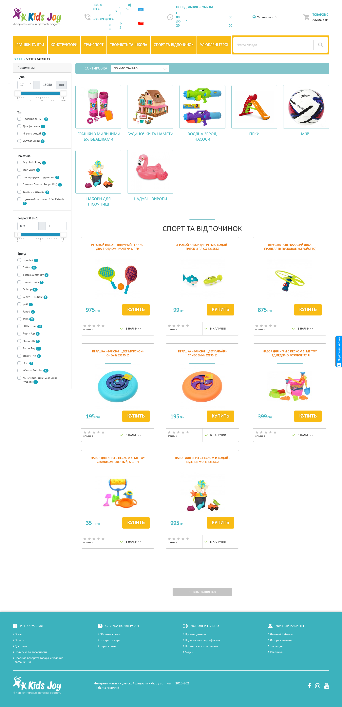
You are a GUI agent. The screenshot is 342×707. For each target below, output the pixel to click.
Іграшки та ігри (30, 45)
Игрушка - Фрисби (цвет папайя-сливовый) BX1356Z (202, 353)
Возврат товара (110, 640)
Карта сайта (108, 646)
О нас (18, 634)
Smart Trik (31, 355)
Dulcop (29, 289)
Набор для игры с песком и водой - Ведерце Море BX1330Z (202, 460)
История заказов (281, 640)
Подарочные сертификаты (202, 640)
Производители (195, 634)
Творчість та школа (128, 45)
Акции (189, 652)
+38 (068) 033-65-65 (112, 9)
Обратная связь (110, 634)
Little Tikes (32, 326)
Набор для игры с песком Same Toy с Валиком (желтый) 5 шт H (118, 460)
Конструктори (64, 45)
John (28, 319)
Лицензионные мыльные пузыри (40, 379)
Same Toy (31, 348)
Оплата (19, 640)
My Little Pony (34, 162)
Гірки (254, 134)
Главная (17, 58)
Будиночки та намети (150, 134)
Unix (27, 363)
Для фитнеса (33, 126)
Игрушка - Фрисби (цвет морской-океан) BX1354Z (117, 353)
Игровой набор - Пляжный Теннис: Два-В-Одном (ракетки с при (117, 247)
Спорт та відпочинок (174, 45)
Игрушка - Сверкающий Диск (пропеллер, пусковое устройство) (289, 247)
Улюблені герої (214, 45)
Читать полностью (202, 592)
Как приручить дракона (40, 177)
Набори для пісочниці (98, 202)
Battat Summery (35, 274)
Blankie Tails (32, 282)
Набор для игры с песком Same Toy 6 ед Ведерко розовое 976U (290, 353)
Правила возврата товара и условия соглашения (39, 660)
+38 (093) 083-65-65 (107, 23)
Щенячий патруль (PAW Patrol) (43, 201)
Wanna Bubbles (35, 370)
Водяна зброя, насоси (202, 137)
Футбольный (33, 141)
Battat (29, 267)
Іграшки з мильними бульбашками (98, 137)
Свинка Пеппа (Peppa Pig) (42, 184)
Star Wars (31, 170)
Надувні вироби (150, 199)
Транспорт (94, 45)
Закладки (276, 646)
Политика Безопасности (31, 652)
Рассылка (276, 652)
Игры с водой (33, 133)
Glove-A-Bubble (34, 297)
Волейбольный (35, 119)
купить (136, 309)
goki (27, 304)
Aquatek (30, 260)
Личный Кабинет (281, 634)
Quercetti (30, 341)
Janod (28, 311)
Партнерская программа (201, 646)
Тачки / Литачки (35, 192)
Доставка (21, 646)
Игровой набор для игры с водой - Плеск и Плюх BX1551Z (202, 247)
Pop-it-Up (30, 333)
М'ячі (306, 134)
